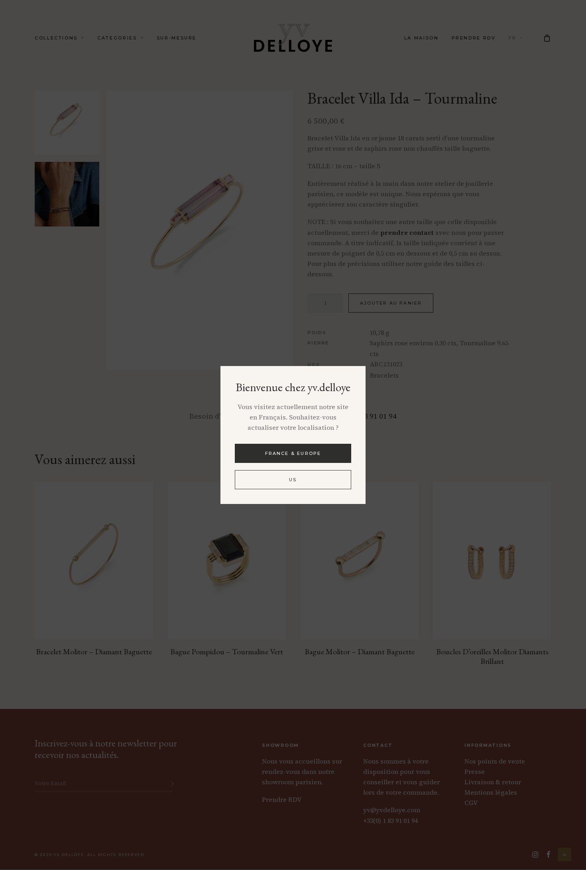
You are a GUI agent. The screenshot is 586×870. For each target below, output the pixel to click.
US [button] (293, 479)
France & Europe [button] (293, 453)
